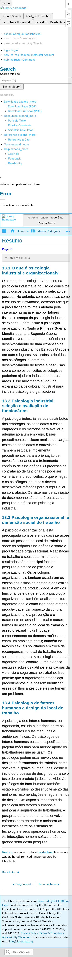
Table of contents (19, 257)
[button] (14, 158)
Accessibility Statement (16, 937)
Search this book (10, 73)
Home (20, 231)
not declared (45, 852)
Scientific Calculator (20, 130)
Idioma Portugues (49, 231)
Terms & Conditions (51, 933)
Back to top (9, 872)
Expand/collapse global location (68, 229)
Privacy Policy (29, 933)
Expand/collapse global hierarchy (6, 231)
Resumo (7, 852)
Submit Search (12, 86)
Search (8, 952)
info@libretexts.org (20, 941)
